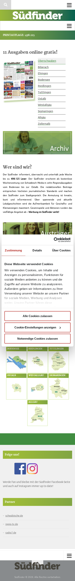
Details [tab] (37, 250)
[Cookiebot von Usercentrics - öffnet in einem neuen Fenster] (54, 239)
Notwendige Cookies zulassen (37, 338)
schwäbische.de (14, 515)
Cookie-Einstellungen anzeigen (35, 327)
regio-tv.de (11, 524)
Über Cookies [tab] (61, 250)
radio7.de (10, 532)
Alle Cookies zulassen (37, 316)
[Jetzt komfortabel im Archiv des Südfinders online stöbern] (37, 144)
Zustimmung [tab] (13, 250)
